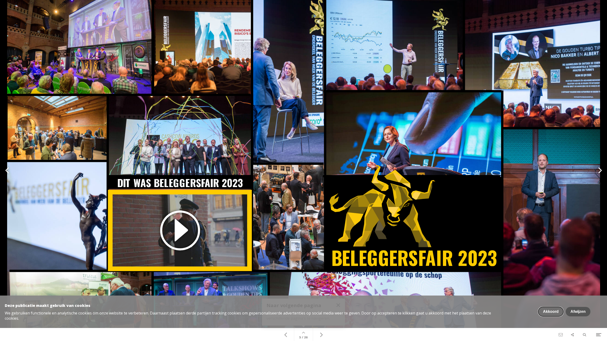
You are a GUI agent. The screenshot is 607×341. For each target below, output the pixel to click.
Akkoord (551, 312)
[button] (180, 230)
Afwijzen (578, 312)
